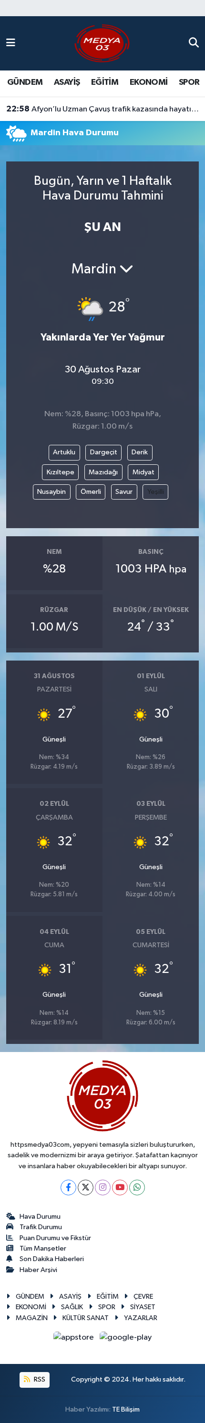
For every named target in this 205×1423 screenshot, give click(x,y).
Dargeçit (103, 452)
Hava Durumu (40, 1216)
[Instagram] (103, 1187)
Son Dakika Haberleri (52, 1259)
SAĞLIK (72, 1307)
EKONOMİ (149, 82)
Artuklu (64, 452)
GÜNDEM (24, 82)
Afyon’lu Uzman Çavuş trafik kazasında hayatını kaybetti (102, 109)
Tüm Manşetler (43, 1248)
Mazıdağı (103, 472)
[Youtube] (120, 1187)
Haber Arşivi (38, 1269)
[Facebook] (68, 1187)
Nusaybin (51, 491)
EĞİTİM (104, 82)
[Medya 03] (102, 43)
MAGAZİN (32, 1318)
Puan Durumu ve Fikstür (55, 1238)
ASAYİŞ (67, 82)
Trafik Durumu (41, 1227)
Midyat (143, 472)
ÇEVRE (143, 1296)
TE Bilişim (126, 1409)
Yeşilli (155, 491)
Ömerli (91, 491)
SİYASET (142, 1307)
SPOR (189, 82)
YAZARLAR (140, 1318)
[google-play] (126, 1339)
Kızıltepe (60, 472)
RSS (38, 1379)
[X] (85, 1187)
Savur (124, 491)
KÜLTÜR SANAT (85, 1318)
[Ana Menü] (10, 43)
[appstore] (74, 1339)
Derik (140, 452)
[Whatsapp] (137, 1187)
